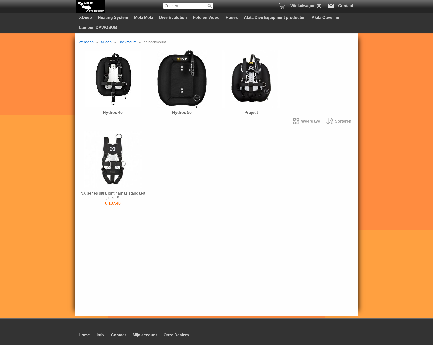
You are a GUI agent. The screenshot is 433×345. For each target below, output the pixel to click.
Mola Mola (143, 17)
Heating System (113, 17)
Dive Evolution (173, 17)
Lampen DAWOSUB (98, 27)
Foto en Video (206, 17)
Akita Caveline (325, 17)
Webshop (86, 42)
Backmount (127, 42)
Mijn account (145, 335)
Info (100, 335)
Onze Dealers (176, 335)
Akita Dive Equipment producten (275, 17)
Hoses (232, 17)
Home (84, 335)
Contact (118, 335)
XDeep (85, 17)
